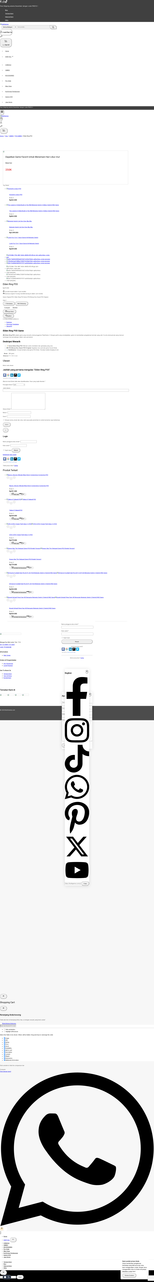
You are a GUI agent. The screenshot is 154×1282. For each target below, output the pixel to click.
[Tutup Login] (3, 996)
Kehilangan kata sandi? (77, 646)
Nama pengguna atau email (71, 624)
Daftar (82, 658)
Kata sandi (66, 631)
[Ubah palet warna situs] (7, 1277)
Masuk (77, 641)
